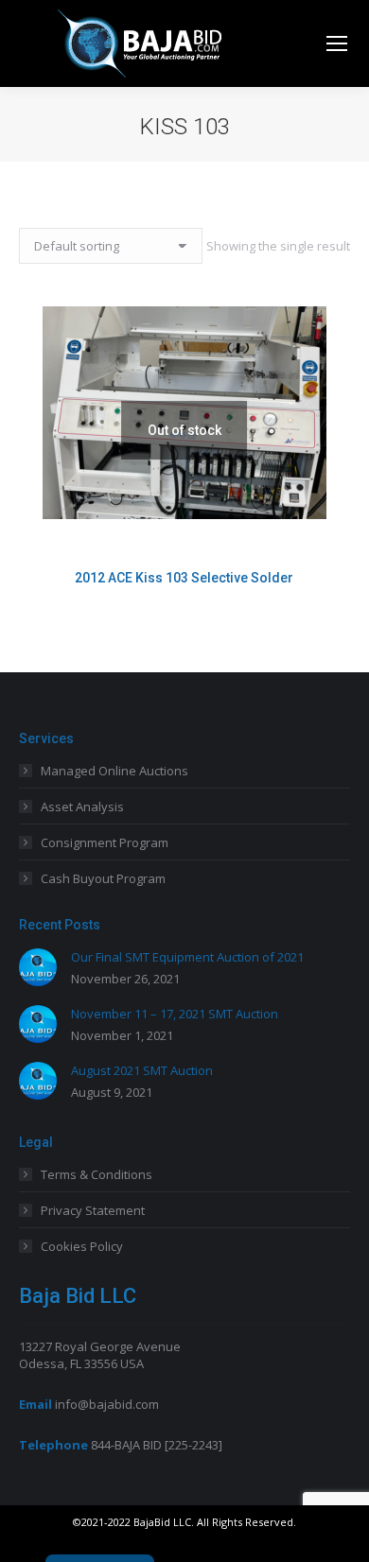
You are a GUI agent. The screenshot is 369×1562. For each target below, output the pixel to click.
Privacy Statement (93, 1210)
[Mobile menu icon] (337, 43)
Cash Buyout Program (103, 878)
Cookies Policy (82, 1246)
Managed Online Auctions (114, 770)
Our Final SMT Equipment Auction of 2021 (187, 956)
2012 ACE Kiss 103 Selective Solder (184, 577)
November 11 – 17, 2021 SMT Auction (174, 1013)
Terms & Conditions (96, 1174)
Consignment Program (104, 842)
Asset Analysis (82, 806)
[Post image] (38, 967)
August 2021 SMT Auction (142, 1070)
